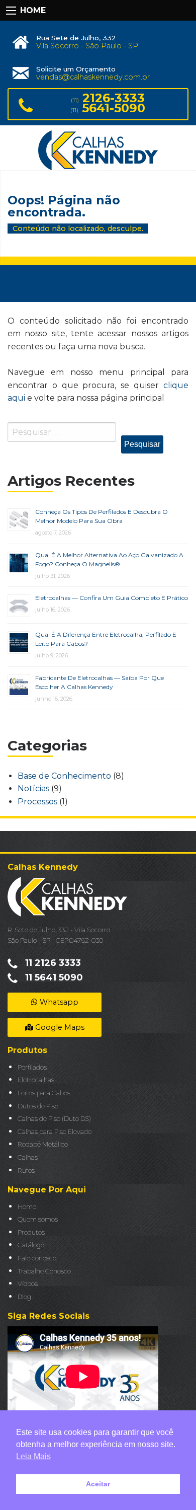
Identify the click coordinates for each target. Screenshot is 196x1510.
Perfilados (32, 1067)
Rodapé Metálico (43, 1144)
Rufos (26, 1170)
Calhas (28, 1157)
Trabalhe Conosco (44, 1271)
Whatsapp (58, 1002)
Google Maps (58, 1027)
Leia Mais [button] (33, 1456)
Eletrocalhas (36, 1080)
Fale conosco (37, 1258)
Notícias (33, 788)
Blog (24, 1297)
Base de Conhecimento (64, 776)
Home (27, 1207)
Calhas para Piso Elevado (54, 1132)
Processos (37, 801)
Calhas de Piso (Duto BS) (54, 1118)
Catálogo (31, 1245)
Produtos (31, 1232)
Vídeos (28, 1284)
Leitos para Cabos (44, 1093)
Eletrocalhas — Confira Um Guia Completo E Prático (111, 597)
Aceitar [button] (98, 1484)
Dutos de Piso (38, 1106)
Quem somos (38, 1219)
